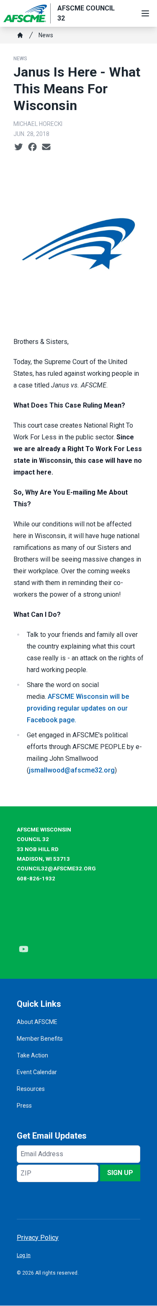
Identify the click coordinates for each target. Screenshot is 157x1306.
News (46, 35)
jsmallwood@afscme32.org (72, 770)
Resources (31, 1088)
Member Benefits (40, 1038)
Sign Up (120, 1173)
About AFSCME (37, 1022)
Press (24, 1105)
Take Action (32, 1055)
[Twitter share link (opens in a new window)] (18, 147)
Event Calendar (37, 1072)
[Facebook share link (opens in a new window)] (32, 147)
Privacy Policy (38, 1238)
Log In (24, 1255)
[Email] (46, 147)
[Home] (20, 35)
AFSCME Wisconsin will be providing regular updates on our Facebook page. (78, 708)
